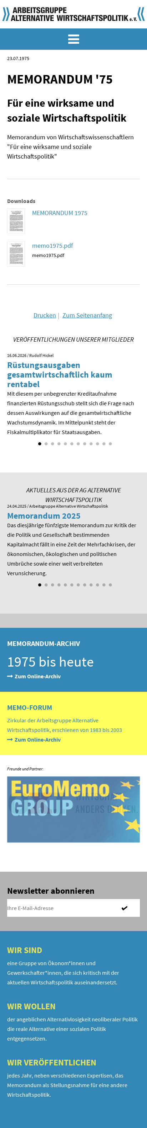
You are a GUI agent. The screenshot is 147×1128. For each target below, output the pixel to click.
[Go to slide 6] (71, 441)
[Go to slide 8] (83, 441)
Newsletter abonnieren (51, 891)
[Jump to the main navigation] (73, 39)
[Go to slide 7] (77, 441)
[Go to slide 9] (90, 441)
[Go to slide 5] (64, 441)
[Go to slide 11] (103, 441)
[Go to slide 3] (51, 441)
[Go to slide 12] (109, 441)
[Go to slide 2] (45, 441)
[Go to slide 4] (58, 441)
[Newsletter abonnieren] (127, 908)
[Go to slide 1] (38, 441)
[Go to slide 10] (96, 441)
